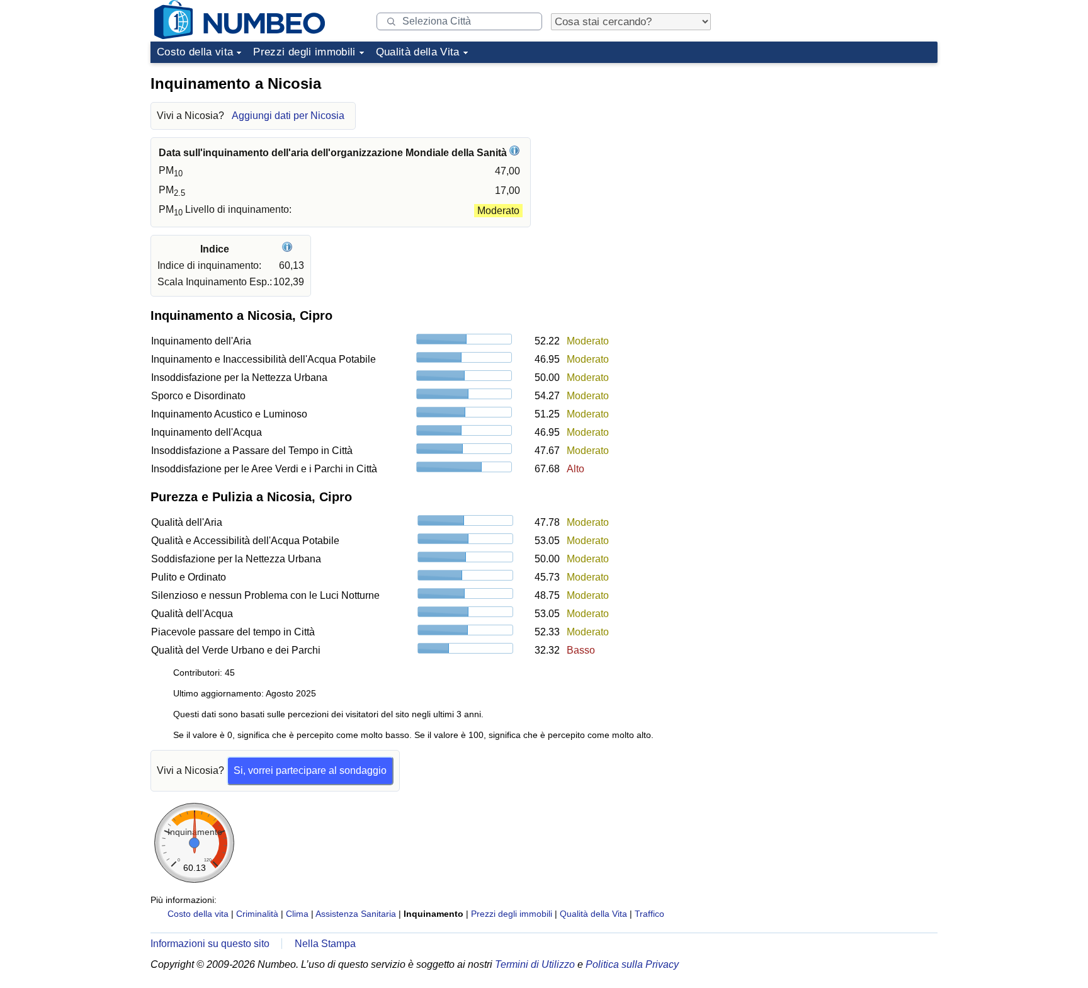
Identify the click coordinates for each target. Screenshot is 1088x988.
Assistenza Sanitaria (355, 914)
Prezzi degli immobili (304, 52)
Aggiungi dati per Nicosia (288, 115)
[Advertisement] (843, 147)
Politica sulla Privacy (632, 964)
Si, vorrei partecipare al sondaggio (310, 770)
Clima (297, 914)
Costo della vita (195, 52)
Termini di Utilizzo (535, 964)
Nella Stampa (325, 943)
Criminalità (257, 914)
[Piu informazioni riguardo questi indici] (288, 249)
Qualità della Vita (418, 52)
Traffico (649, 914)
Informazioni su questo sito (209, 943)
